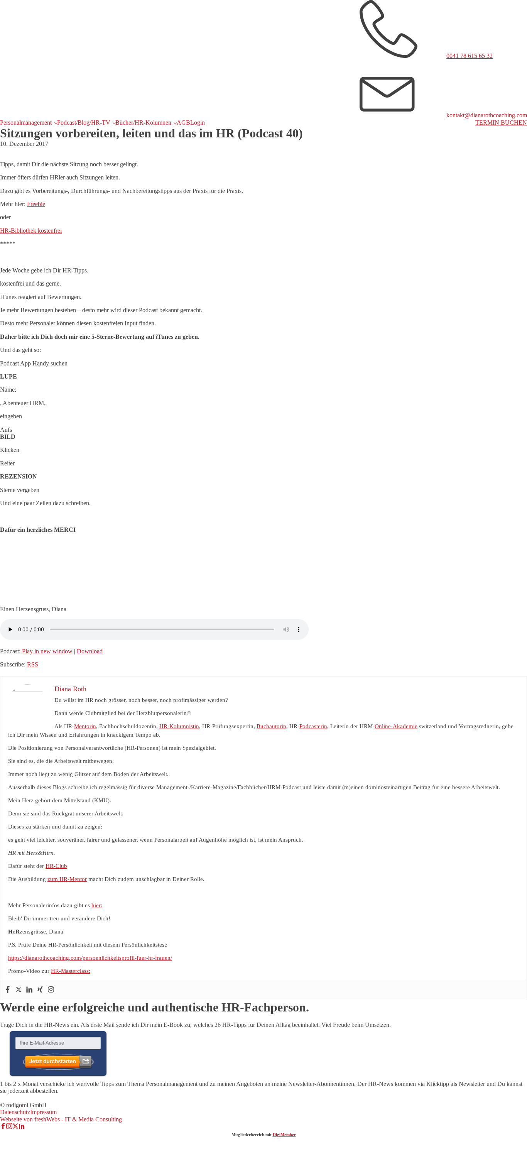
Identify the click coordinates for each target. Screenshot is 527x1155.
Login (197, 122)
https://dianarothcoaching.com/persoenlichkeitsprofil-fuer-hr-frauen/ (90, 958)
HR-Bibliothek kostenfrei (31, 230)
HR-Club (56, 866)
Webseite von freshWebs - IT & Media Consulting (61, 1119)
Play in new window (47, 651)
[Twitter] (18, 990)
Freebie (36, 204)
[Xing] (40, 990)
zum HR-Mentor (67, 879)
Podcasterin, (314, 726)
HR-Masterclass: (70, 971)
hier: (96, 905)
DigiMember (284, 1134)
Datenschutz (15, 1112)
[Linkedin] (29, 990)
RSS (32, 664)
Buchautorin (271, 726)
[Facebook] (7, 990)
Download (90, 651)
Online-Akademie (396, 726)
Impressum (43, 1112)
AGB (183, 122)
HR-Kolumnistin (179, 726)
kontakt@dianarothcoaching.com (486, 115)
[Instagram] (50, 990)
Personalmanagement (26, 122)
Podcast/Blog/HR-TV (83, 122)
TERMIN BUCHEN (501, 122)
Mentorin (85, 726)
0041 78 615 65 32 (469, 55)
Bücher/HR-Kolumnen (143, 122)
